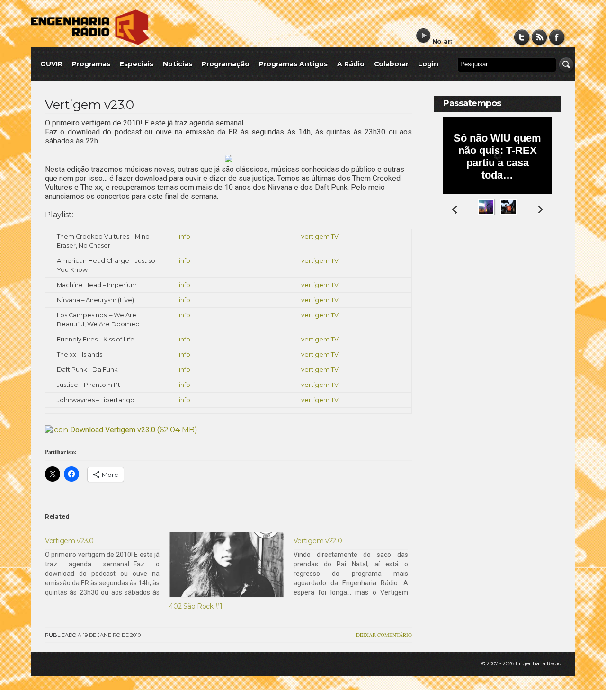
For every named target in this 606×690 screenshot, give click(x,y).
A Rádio (351, 64)
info (184, 236)
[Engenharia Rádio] (90, 42)
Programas (91, 64)
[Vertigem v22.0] (356, 564)
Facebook (557, 37)
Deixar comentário (384, 634)
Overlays (548, 253)
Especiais (136, 64)
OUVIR (51, 64)
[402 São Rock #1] (226, 564)
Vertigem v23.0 (89, 105)
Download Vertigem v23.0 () (132, 429)
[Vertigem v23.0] (107, 564)
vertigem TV (320, 236)
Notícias (177, 64)
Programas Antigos (293, 64)
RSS (539, 37)
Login (428, 64)
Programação (226, 64)
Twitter (522, 37)
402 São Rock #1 (196, 606)
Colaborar (391, 64)
